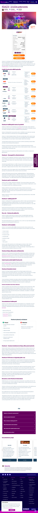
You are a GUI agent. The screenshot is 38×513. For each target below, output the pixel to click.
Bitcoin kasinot (31, 501)
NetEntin (20, 128)
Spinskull (22, 487)
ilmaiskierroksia (5, 66)
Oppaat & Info (28, 2)
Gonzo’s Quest (5, 313)
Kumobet (22, 497)
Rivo (21, 479)
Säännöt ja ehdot (5, 491)
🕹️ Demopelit (32, 1)
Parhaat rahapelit (31, 503)
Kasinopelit (7, 5)
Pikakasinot (30, 497)
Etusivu (3, 5)
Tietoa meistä (5, 479)
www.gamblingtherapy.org (16, 485)
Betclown (22, 495)
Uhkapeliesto (14, 487)
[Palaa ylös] (35, 511)
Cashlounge (22, 489)
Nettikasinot (10, 1)
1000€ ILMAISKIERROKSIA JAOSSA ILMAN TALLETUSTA (36, 160)
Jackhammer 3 (5, 315)
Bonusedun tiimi (5, 499)
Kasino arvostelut (14, 497)
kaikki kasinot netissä (6, 255)
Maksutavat (24, 1)
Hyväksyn (12, 510)
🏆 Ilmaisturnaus (32, 2)
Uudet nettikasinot (32, 482)
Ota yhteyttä (5, 493)
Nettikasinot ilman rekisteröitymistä (15, 2)
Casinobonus (20, 1)
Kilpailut (13, 495)
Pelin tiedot (15, 35)
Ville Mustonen (13, 10)
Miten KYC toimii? (14, 483)
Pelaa (19, 55)
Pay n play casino (31, 499)
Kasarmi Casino (23, 491)
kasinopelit (4, 307)
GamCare (13, 489)
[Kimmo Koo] (3, 10)
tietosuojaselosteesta (8, 507)
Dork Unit (9, 445)
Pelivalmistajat (14, 491)
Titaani (22, 485)
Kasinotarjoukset (14, 481)
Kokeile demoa (19, 58)
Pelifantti (22, 481)
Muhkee (22, 483)
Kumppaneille (5, 495)
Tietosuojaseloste (5, 497)
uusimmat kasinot (7, 263)
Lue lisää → (9, 460)
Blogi (12, 479)
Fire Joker (25, 445)
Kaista (21, 493)
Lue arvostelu (33, 75)
